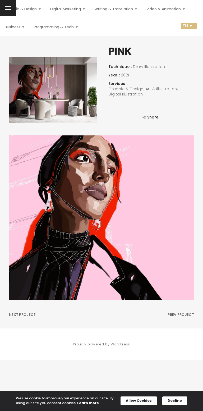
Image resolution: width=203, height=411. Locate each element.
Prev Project (181, 314)
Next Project (22, 314)
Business (13, 27)
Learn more (88, 403)
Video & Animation (164, 9)
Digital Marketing (66, 9)
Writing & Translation (114, 9)
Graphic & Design (21, 9)
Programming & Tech (54, 27)
